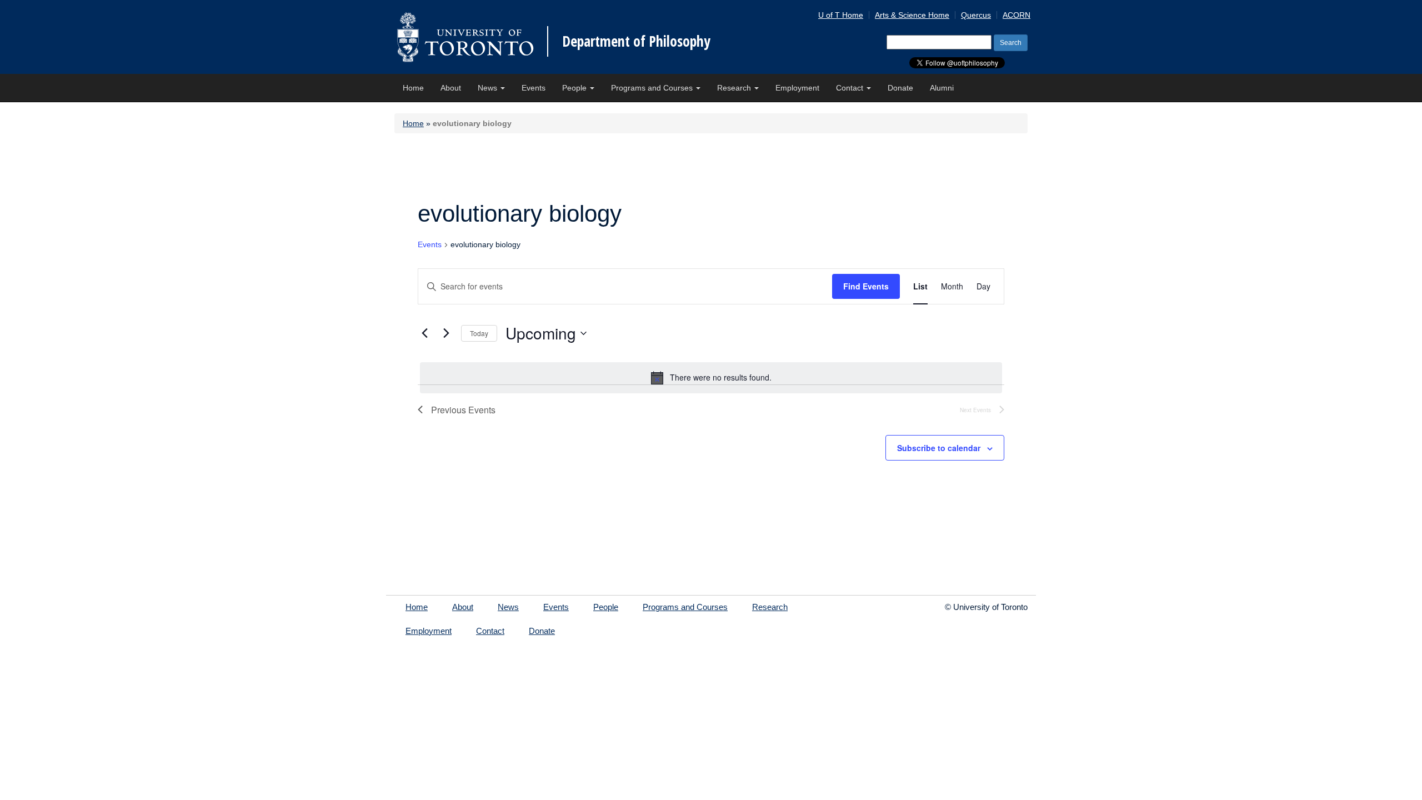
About (450, 87)
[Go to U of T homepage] (465, 37)
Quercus (976, 15)
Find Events (866, 286)
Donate (900, 87)
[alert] (711, 377)
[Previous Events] (424, 333)
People (575, 87)
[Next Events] (446, 333)
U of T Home (840, 15)
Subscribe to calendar (938, 447)
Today (479, 333)
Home (413, 87)
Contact (850, 87)
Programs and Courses (653, 87)
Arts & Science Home (912, 15)
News (488, 87)
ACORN (1016, 15)
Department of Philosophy (636, 41)
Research (735, 87)
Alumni (942, 87)
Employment (797, 87)
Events (533, 87)
